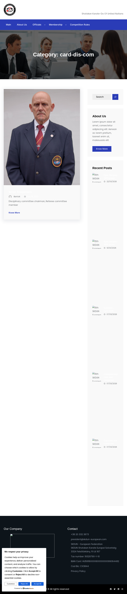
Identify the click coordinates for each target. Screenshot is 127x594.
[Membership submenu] (66, 24)
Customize (11, 584)
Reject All (24, 584)
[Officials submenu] (45, 24)
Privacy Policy (78, 571)
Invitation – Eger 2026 (109, 309)
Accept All (37, 584)
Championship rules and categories (111, 377)
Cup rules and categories (110, 442)
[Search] (115, 97)
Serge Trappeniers (20, 191)
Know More (14, 213)
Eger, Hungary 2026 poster (110, 176)
